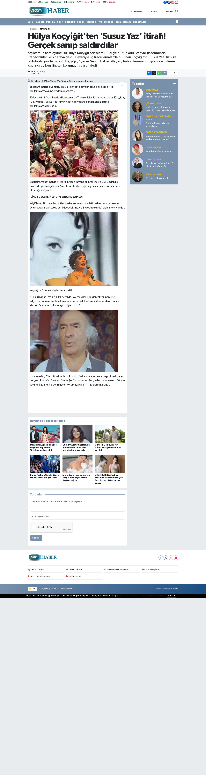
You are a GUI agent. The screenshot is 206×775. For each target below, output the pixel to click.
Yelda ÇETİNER (153, 159)
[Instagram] (171, 557)
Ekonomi (70, 22)
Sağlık (80, 22)
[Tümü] (174, 83)
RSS (33, 589)
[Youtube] (176, 557)
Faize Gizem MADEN (156, 132)
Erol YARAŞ (152, 90)
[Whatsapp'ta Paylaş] (159, 73)
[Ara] (176, 11)
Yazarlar (169, 11)
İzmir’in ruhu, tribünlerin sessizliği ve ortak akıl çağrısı (160, 108)
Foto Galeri (137, 11)
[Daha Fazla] (164, 73)
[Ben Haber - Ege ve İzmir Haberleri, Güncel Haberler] (49, 11)
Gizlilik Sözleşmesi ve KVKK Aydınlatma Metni (142, 595)
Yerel (30, 22)
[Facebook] (160, 557)
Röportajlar (139, 22)
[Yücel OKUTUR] (137, 176)
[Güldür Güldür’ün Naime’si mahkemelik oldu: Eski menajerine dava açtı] (77, 434)
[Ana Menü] (177, 22)
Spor (60, 22)
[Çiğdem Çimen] (137, 107)
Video (154, 11)
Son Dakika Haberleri (40, 576)
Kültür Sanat (106, 22)
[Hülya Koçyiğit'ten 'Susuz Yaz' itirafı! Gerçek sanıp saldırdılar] (77, 81)
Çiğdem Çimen (153, 104)
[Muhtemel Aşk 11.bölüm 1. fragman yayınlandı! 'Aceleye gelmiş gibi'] (45, 434)
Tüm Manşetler (152, 570)
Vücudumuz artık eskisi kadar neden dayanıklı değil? (161, 137)
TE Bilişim (174, 589)
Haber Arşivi (75, 576)
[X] (166, 557)
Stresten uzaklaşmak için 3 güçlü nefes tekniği (159, 164)
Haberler (32, 29)
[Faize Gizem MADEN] (137, 136)
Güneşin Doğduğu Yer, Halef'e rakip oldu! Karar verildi (108, 447)
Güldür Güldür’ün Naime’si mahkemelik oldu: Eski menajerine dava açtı (76, 447)
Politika (50, 22)
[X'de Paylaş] (153, 73)
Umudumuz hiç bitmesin (158, 151)
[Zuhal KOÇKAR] (137, 149)
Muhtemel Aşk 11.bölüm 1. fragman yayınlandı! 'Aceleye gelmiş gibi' (43, 447)
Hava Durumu (38, 570)
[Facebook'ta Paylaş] (149, 73)
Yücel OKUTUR (153, 175)
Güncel (40, 22)
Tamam (171, 595)
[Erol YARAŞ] (137, 93)
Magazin (91, 22)
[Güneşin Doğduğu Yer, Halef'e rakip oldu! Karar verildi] (110, 434)
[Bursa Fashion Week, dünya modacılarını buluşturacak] (45, 464)
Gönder (36, 538)
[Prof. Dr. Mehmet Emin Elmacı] (137, 120)
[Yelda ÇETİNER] (137, 163)
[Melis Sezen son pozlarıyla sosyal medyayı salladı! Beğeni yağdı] (77, 464)
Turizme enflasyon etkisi (158, 178)
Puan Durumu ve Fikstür (118, 570)
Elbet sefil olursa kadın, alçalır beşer (158, 124)
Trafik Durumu (75, 570)
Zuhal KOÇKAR (153, 147)
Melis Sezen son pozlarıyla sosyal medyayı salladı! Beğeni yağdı (76, 477)
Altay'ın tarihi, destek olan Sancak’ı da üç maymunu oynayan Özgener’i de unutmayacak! (159, 95)
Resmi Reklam (123, 22)
